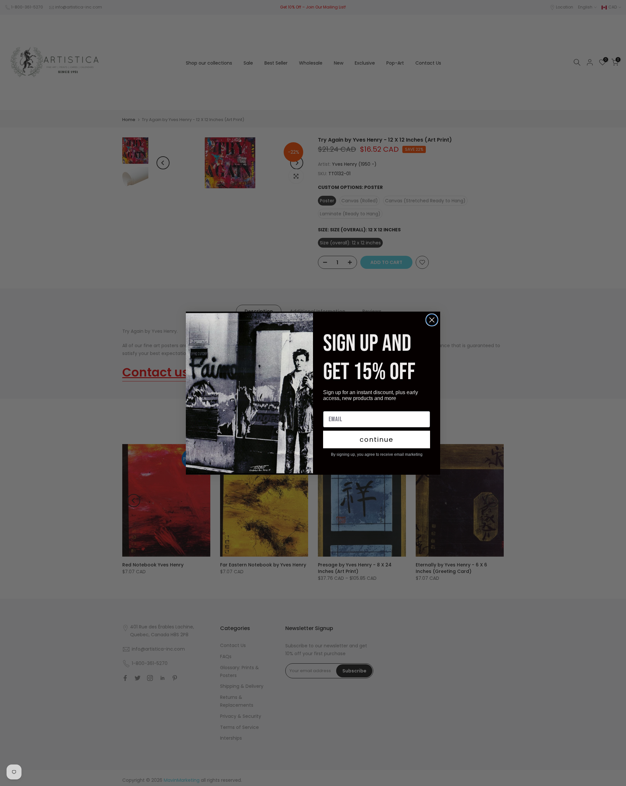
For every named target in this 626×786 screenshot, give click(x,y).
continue (377, 439)
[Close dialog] (432, 320)
